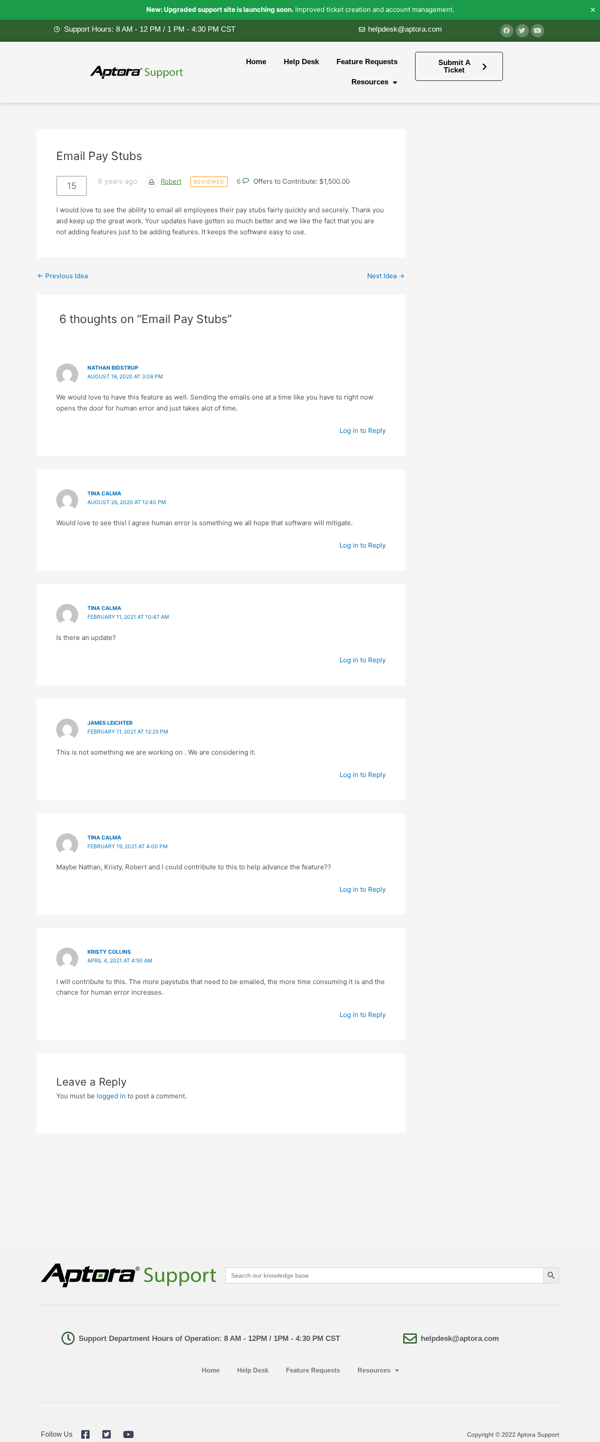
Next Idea (386, 275)
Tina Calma (104, 608)
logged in (111, 1096)
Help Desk (301, 62)
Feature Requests (367, 62)
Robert (171, 181)
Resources (369, 82)
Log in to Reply (363, 430)
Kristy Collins (109, 951)
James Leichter (110, 722)
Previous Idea (62, 275)
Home (256, 62)
